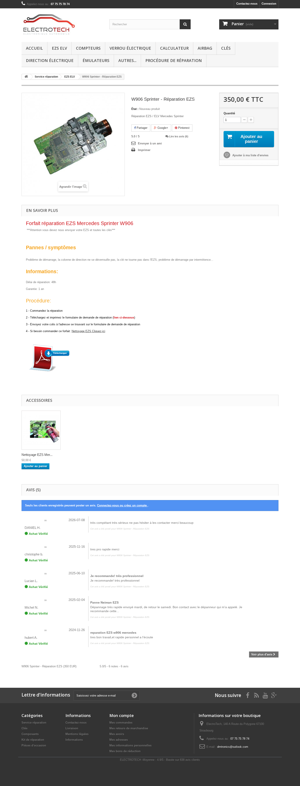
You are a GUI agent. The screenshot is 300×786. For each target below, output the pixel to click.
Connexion (269, 3)
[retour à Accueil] (26, 77)
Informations (74, 739)
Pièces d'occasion (34, 745)
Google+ (162, 127)
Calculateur (174, 48)
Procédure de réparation (173, 60)
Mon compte (121, 715)
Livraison (71, 728)
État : (134, 109)
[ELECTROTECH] (62, 24)
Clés (226, 48)
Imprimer (144, 150)
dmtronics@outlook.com (232, 746)
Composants (30, 734)
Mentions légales (77, 734)
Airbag (205, 48)
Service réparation (34, 722)
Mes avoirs (116, 734)
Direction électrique (50, 60)
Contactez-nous (246, 3)
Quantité (229, 113)
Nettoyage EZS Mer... (37, 455)
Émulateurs (96, 60)
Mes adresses (118, 739)
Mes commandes (120, 722)
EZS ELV (59, 48)
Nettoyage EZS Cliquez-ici (88, 331)
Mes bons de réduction (125, 751)
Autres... (127, 60)
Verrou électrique (130, 48)
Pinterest (183, 127)
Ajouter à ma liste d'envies (249, 155)
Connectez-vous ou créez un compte (122, 505)
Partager (141, 127)
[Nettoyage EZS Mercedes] (41, 430)
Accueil (34, 48)
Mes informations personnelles (130, 745)
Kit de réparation (33, 739)
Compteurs (88, 48)
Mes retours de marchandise (128, 728)
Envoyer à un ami (150, 143)
